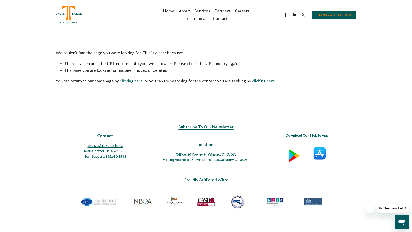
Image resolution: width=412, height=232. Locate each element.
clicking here (131, 80)
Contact (220, 18)
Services (202, 10)
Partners (222, 10)
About (184, 10)
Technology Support (334, 15)
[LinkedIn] (294, 15)
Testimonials (196, 18)
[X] (303, 15)
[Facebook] (285, 15)
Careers (242, 10)
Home (168, 10)
